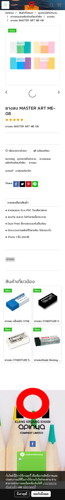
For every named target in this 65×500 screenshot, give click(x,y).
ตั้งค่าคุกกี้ (22, 493)
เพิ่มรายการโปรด (17, 151)
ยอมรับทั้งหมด (41, 493)
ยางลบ (32, 163)
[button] (50, 5)
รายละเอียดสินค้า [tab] (18, 203)
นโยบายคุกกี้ (29, 487)
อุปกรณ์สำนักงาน (27, 159)
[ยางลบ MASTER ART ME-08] (32, 56)
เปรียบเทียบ (42, 151)
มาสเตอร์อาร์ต (23, 171)
